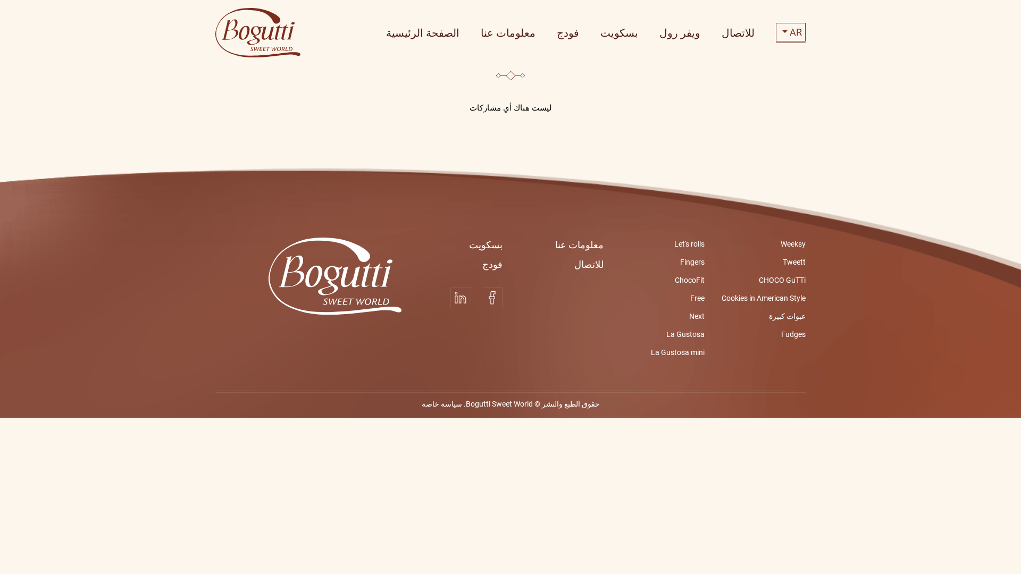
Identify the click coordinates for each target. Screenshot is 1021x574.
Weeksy (793, 244)
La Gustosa (685, 334)
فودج (492, 264)
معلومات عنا (579, 244)
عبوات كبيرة (787, 316)
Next (697, 316)
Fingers (692, 262)
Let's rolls (689, 244)
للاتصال (589, 264)
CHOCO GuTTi (782, 280)
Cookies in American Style (764, 298)
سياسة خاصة (442, 404)
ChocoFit (690, 280)
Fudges (793, 334)
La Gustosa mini (678, 352)
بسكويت (486, 244)
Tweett (794, 262)
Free (697, 298)
